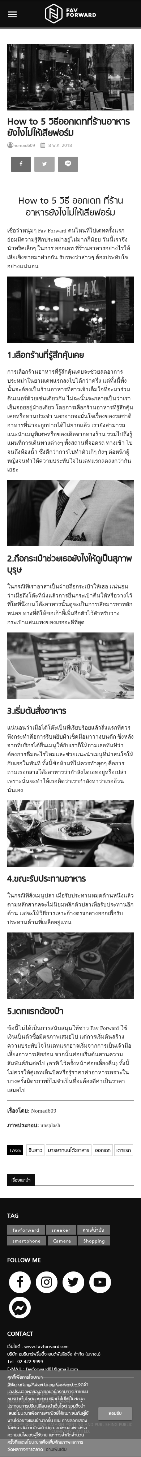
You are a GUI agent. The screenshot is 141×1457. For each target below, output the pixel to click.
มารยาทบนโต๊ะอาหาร (68, 1150)
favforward (26, 1230)
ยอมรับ (115, 1413)
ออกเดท (103, 1150)
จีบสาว (35, 1150)
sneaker (61, 1230)
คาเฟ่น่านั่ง (93, 1230)
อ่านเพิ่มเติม (55, 1449)
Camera (62, 1241)
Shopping (94, 1241)
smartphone (27, 1241)
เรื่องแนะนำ (21, 1180)
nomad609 (24, 145)
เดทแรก (123, 1150)
